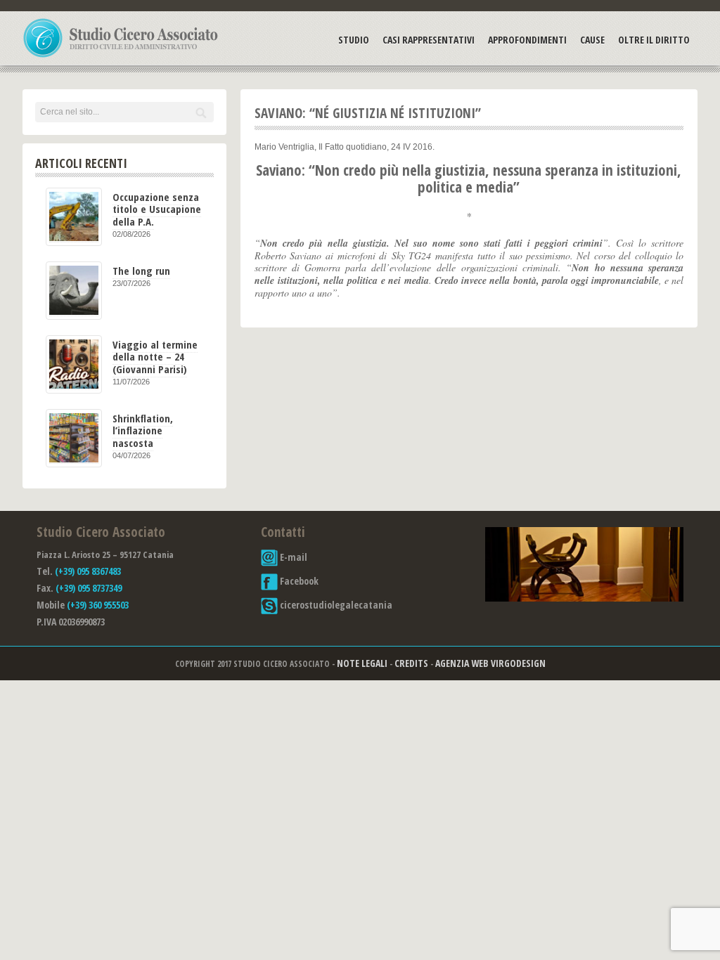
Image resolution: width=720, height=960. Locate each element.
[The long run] (73, 290)
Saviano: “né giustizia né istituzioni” (368, 113)
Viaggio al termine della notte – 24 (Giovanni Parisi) (155, 356)
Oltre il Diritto (654, 39)
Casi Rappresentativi (428, 39)
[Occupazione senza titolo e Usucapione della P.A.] (73, 216)
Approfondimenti (527, 39)
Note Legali (362, 663)
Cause (592, 39)
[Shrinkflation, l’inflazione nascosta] (73, 438)
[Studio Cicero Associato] (120, 57)
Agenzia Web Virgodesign (490, 663)
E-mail (292, 557)
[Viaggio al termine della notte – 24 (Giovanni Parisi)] (73, 364)
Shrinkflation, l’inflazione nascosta (142, 430)
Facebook (298, 581)
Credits (411, 663)
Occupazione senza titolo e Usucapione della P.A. (156, 209)
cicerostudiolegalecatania (335, 604)
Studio (353, 39)
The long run (141, 271)
